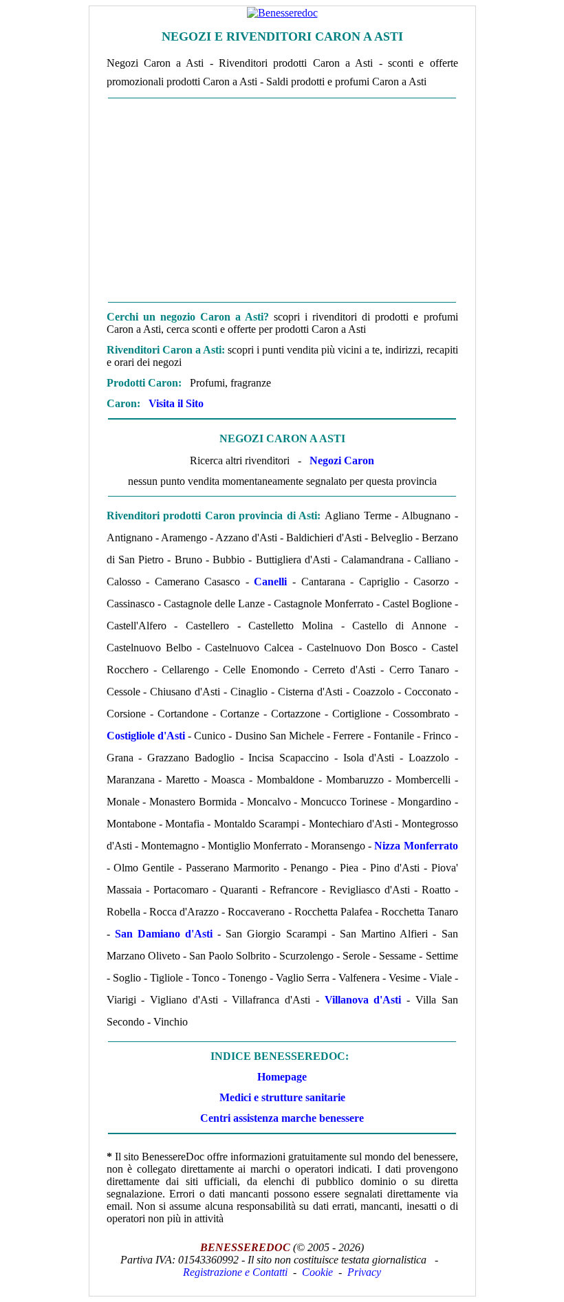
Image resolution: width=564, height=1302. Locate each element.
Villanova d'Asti (363, 1000)
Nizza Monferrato (415, 845)
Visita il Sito (176, 403)
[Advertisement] (282, 200)
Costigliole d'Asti (146, 735)
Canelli (270, 581)
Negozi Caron (342, 460)
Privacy (364, 1272)
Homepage (282, 1077)
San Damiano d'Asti (164, 934)
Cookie (317, 1272)
